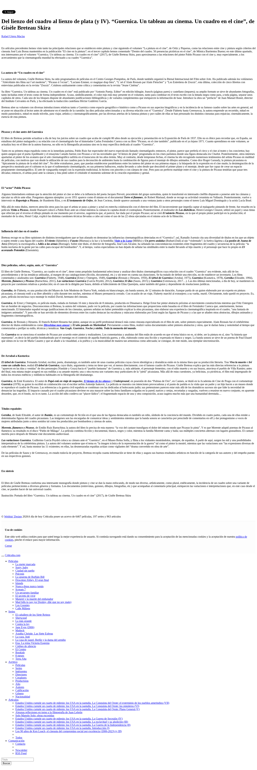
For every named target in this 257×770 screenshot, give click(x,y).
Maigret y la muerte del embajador (34, 598)
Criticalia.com (12, 555)
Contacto (20, 743)
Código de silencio (25, 646)
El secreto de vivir (25, 595)
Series (11, 611)
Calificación (22, 690)
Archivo (12, 661)
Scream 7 (20, 589)
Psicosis (19, 573)
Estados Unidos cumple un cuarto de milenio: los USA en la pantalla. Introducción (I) (62, 728)
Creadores (21, 677)
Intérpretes (21, 671)
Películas (20, 665)
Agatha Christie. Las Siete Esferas (34, 633)
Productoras (21, 680)
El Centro (20, 649)
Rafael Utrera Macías (13, 36)
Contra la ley (22, 624)
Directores (21, 674)
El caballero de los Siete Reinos (32, 614)
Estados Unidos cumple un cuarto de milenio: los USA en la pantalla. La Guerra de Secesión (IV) (69, 718)
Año (17, 683)
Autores (19, 687)
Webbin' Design (13, 516)
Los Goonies (22, 605)
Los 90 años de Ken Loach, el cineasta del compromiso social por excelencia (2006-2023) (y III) (68, 731)
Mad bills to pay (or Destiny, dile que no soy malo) (43, 602)
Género (19, 693)
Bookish (20, 652)
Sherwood (21, 617)
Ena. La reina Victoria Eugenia (32, 643)
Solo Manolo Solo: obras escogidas (34, 715)
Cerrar (8, 545)
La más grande (23, 621)
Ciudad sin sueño (24, 570)
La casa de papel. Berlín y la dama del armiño (40, 639)
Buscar (6, 763)
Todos (18, 737)
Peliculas (13, 561)
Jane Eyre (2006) (24, 627)
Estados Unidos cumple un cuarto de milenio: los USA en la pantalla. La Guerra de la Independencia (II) (72, 724)
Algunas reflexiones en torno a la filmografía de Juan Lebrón (48, 712)
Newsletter (21, 750)
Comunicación (16, 740)
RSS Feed (21, 753)
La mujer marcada (25, 564)
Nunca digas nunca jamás (29, 586)
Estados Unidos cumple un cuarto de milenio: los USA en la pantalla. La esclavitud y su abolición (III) (71, 721)
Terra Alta (20, 658)
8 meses (19, 655)
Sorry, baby (21, 567)
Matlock (19, 630)
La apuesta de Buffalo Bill (29, 576)
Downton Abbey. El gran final (32, 580)
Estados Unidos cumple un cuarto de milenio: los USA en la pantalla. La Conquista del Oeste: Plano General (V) (77, 709)
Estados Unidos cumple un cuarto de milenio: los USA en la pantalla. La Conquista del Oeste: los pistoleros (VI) (77, 706)
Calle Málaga (22, 608)
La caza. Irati (22, 636)
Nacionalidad (22, 696)
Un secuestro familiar (27, 592)
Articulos (13, 699)
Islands (19, 583)
